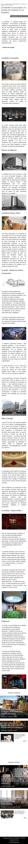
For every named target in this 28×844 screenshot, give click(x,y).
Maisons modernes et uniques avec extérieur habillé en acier (12, 711)
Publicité (23, 838)
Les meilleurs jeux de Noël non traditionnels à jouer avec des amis (19, 812)
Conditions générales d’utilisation (11, 838)
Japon (24, 573)
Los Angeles (20, 35)
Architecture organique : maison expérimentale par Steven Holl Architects (20, 736)
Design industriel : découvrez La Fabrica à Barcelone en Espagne (12, 725)
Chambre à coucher (6, 807)
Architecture (4, 716)
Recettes (3, 786)
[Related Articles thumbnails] (7, 746)
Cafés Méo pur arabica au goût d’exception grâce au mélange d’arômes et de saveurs (13, 779)
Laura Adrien (14, 16)
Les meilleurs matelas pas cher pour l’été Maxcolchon (13, 801)
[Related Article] (14, 707)
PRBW (16, 365)
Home (2, 4)
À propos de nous (14, 840)
